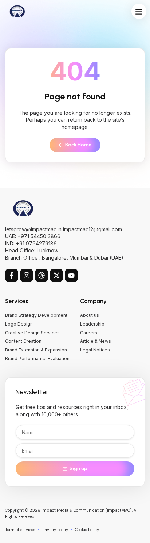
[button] (139, 11)
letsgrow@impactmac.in (33, 229)
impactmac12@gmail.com (92, 229)
